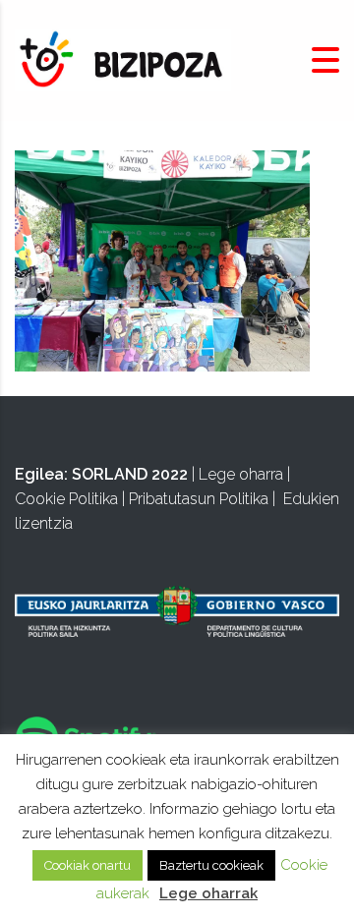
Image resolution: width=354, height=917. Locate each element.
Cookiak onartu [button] (87, 865)
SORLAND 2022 (130, 474)
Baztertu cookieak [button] (211, 865)
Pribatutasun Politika (198, 498)
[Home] (123, 59)
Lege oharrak (208, 893)
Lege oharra (241, 474)
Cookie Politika (66, 498)
